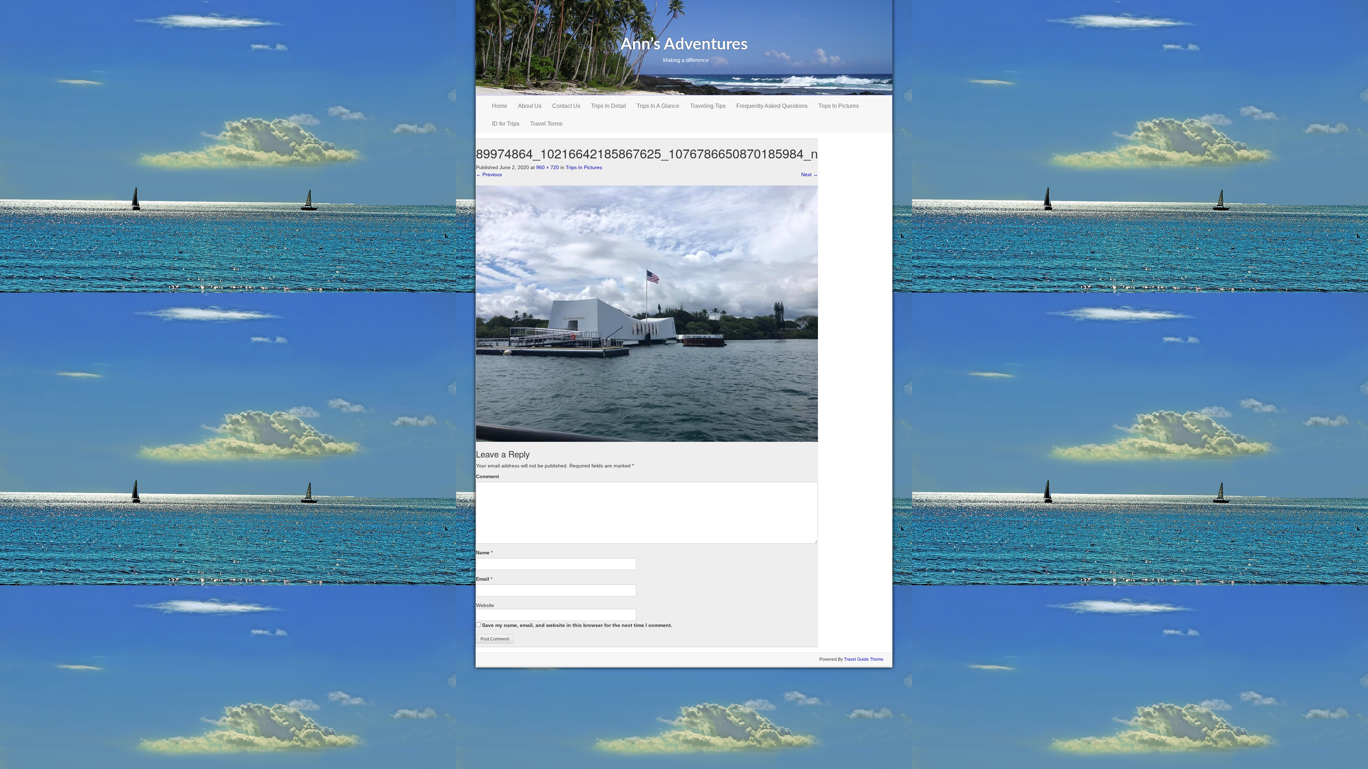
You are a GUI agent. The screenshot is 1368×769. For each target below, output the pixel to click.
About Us (530, 106)
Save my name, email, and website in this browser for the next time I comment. (577, 625)
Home (499, 106)
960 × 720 (547, 167)
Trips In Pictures (838, 106)
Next (809, 174)
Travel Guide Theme (864, 659)
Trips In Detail (608, 106)
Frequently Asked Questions (772, 106)
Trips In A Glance (658, 106)
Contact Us (566, 106)
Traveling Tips (708, 106)
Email (482, 579)
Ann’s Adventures (684, 44)
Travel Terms (546, 124)
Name (482, 552)
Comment (487, 476)
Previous (489, 174)
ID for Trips (505, 124)
